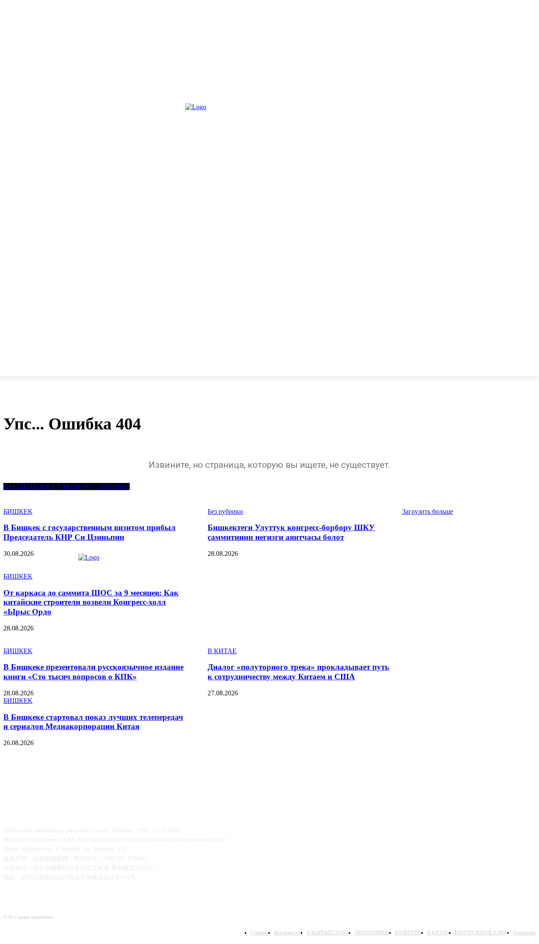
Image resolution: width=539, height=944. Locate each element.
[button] (525, 365)
